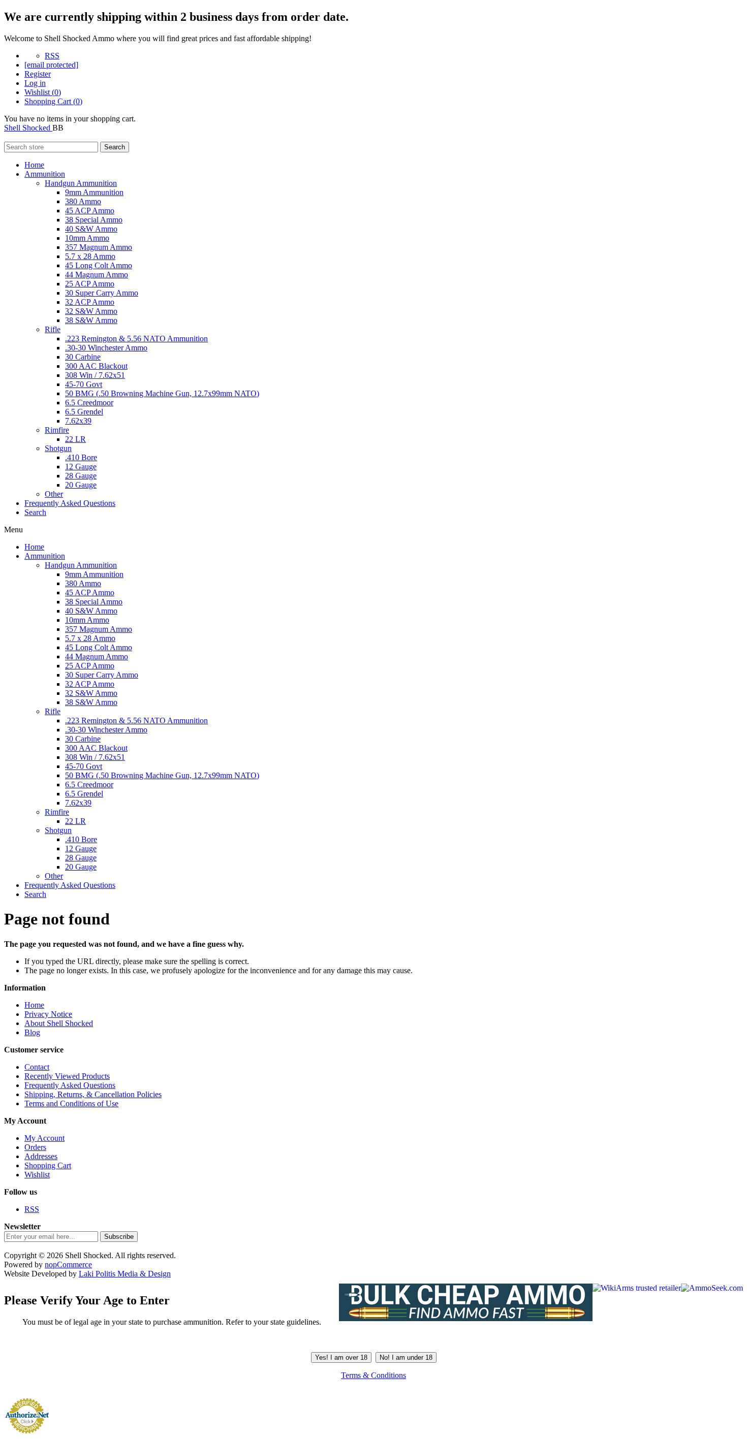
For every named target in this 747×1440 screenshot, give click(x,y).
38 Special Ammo (93, 219)
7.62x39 (78, 421)
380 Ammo (83, 201)
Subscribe (119, 1236)
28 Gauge (81, 475)
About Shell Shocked (58, 1023)
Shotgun (58, 448)
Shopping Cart (47, 1165)
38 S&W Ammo (91, 320)
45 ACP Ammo (89, 210)
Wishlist (37, 1174)
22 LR (75, 439)
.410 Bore (81, 457)
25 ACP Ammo (89, 283)
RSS (52, 55)
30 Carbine (83, 357)
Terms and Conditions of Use (71, 1103)
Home (34, 165)
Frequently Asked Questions (69, 503)
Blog (32, 1032)
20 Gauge (81, 485)
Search (114, 147)
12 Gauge (81, 466)
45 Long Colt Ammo (98, 265)
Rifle (52, 329)
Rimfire (57, 430)
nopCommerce (68, 1264)
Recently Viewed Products (67, 1076)
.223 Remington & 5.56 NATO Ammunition (136, 338)
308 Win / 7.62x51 (95, 375)
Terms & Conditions (373, 1375)
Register (37, 74)
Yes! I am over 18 (341, 1357)
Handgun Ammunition (81, 183)
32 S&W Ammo (91, 311)
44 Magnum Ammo (96, 274)
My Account (44, 1138)
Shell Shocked (28, 127)
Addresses (40, 1156)
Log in (35, 83)
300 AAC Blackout (96, 366)
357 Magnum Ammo (98, 247)
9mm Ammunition (94, 192)
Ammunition (44, 174)
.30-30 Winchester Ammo (106, 347)
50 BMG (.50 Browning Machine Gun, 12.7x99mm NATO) (162, 393)
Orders (35, 1147)
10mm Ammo (87, 238)
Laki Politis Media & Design (125, 1273)
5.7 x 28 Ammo (90, 256)
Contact (36, 1067)
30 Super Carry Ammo (101, 293)
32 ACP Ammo (89, 302)
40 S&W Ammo (91, 229)
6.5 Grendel (84, 411)
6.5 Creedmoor (89, 402)
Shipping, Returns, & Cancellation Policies (93, 1094)
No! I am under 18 (406, 1357)
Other (54, 494)
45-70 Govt (83, 384)
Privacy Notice (48, 1014)
